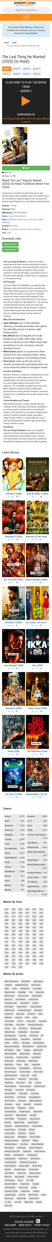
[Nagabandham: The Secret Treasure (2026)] (37, 775)
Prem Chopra (37, 989)
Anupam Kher (25, 989)
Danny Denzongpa (11, 1039)
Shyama (32, 1133)
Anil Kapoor (38, 1010)
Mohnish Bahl (9, 1108)
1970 (20, 942)
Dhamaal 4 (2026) (14, 708)
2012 (20, 917)
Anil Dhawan (21, 1148)
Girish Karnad (9, 1180)
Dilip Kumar (9, 1083)
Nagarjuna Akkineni (11, 1141)
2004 (34, 920)
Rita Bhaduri (23, 1159)
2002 (6, 924)
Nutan (34, 1075)
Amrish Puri (34, 1036)
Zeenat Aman (25, 1039)
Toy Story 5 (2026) (13, 794)
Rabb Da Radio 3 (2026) (37, 493)
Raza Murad (23, 1028)
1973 (41, 938)
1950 (34, 953)
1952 (20, 953)
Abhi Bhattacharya (35, 1101)
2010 (34, 917)
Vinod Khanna (20, 999)
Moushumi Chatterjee (12, 1046)
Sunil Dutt (18, 1018)
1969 (27, 942)
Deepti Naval (25, 1191)
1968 (34, 942)
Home (6, 42)
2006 (20, 920)
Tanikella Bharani (11, 1144)
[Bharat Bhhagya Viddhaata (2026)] (37, 560)
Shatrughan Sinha (11, 1003)
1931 (27, 964)
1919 (13, 967)
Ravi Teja (18, 1202)
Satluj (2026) (14, 751)
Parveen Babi (33, 1169)
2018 (20, 913)
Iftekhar (35, 1141)
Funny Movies (37, 860)
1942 (6, 960)
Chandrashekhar (10, 1086)
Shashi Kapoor (37, 996)
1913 (20, 967)
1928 (41, 964)
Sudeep (33, 1188)
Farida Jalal (25, 1075)
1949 (41, 953)
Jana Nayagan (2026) (13, 665)
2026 (6, 909)
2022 (34, 909)
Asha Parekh (38, 1072)
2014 (6, 917)
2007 (13, 920)
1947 (13, 956)
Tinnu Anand (22, 1119)
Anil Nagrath (9, 1050)
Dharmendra (25, 981)
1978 (6, 938)
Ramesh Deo (21, 1173)
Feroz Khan (35, 1094)
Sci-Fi (37, 821)
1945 (27, 956)
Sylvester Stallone (11, 1184)
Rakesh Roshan (40, 1151)
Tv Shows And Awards (37, 836)
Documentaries (14, 848)
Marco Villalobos (34, 229)
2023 (27, 909)
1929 (34, 964)
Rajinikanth (25, 1141)
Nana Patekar (9, 1119)
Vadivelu (36, 1184)
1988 (20, 931)
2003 (41, 920)
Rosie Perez (33, 219)
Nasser (20, 1180)
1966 (6, 945)
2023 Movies (37, 843)
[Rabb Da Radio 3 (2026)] (37, 474)
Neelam (39, 1202)
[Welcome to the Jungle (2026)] (37, 517)
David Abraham (10, 1188)
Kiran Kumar (35, 1032)
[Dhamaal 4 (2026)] (13, 689)
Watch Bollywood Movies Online (37, 866)
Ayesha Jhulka (24, 1166)
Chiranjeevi (22, 1101)
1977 (13, 938)
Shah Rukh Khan (28, 1046)
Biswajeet (8, 1126)
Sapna (18, 1104)
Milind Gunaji (33, 1195)
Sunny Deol (42, 1021)
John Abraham (32, 1155)
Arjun (26, 1065)
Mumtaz (16, 1043)
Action (14, 816)
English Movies (37, 886)
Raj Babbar (22, 992)
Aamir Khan (8, 1115)
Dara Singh (19, 1090)
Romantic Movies (37, 872)
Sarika (43, 1195)
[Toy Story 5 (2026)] (13, 775)
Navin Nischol (34, 1119)
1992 (34, 927)
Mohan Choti (9, 1061)
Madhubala (21, 1108)
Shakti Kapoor (38, 981)
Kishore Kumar (10, 1079)
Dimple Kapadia (38, 1043)
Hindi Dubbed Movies (37, 893)
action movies (37, 877)
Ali (42, 1036)
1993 (27, 927)
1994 (20, 927)
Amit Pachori (38, 1112)
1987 (27, 931)
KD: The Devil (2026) (13, 579)
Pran (30, 992)
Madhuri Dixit (41, 1046)
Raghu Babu (29, 1202)
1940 (20, 960)
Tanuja (19, 1065)
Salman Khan (31, 1021)
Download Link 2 (10, 250)
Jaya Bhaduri (9, 1173)
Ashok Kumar (36, 985)
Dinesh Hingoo (10, 1130)
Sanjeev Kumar (22, 1007)
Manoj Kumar (9, 1148)
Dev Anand (31, 1014)
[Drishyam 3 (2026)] (13, 603)
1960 (6, 949)
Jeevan (7, 1028)
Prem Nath (22, 1130)
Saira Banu (24, 1144)
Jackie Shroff (33, 999)
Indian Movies (37, 847)
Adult (14, 821)
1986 (34, 931)
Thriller (37, 830)
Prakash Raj (9, 1014)
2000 (20, 924)
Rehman (32, 1130)
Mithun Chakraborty (11, 981)
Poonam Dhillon (10, 1094)
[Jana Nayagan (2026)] (13, 646)
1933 (20, 964)
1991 (41, 927)
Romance (37, 816)
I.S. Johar (8, 1202)
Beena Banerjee (10, 1166)
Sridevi (7, 1043)
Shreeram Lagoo (20, 1169)
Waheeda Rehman (11, 1075)
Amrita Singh (37, 1166)
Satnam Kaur (9, 1198)
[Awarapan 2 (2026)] (13, 517)
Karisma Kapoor (25, 1072)
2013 (13, 917)
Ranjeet (7, 1155)
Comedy (14, 839)
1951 (27, 953)
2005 (27, 920)
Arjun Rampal (19, 1177)
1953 (13, 953)
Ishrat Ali (33, 1115)
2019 (13, 913)
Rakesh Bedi (33, 1061)
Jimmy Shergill (33, 1122)
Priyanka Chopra (10, 1112)
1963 (27, 945)
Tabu (30, 1083)
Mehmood (8, 1018)
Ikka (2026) (37, 665)
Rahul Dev (8, 1177)
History (14, 876)
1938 (34, 960)
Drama (16, 216)
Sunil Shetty (9, 1025)
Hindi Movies (14, 871)
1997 (41, 924)
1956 (34, 949)
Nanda (31, 1108)
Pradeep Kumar (24, 1068)
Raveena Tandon (22, 1057)
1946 (20, 956)
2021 (41, 909)
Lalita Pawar (23, 1094)
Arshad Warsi (35, 1159)
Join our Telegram (23, 1222)
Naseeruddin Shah (24, 1010)
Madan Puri (37, 1068)
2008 (6, 920)
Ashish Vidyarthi (25, 1086)
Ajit (14, 1028)
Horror (14, 880)
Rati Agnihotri (22, 1032)
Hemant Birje (9, 1097)
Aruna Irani (8, 999)
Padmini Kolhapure (35, 1148)
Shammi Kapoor (36, 1028)
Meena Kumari (25, 1054)
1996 (6, 927)
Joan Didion (14, 229)
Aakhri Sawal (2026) (37, 708)
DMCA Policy (25, 1225)
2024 (20, 909)
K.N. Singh (29, 1180)
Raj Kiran (8, 1122)
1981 (27, 935)
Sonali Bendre (34, 1198)
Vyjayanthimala (10, 1159)
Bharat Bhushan (10, 1036)
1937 (41, 960)
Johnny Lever (23, 1188)
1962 (34, 945)
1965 (13, 945)
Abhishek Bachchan (22, 1126)
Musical (14, 885)
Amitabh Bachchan (21, 985)
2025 (13, 909)
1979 (41, 935)
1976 (20, 938)
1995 (13, 927)
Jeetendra (8, 985)
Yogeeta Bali (24, 1184)
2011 (27, 917)
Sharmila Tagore (10, 1072)
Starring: (38, 1083)
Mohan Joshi (38, 1050)
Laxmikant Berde (10, 1162)
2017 (27, 913)
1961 (41, 945)
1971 (13, 942)
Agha (18, 1050)
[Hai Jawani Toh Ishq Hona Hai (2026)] (37, 603)
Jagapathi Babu (10, 1195)
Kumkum (36, 1191)
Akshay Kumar (9, 996)
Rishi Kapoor (9, 1007)
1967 (41, 942)
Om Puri (20, 1021)
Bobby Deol (27, 1151)
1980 (34, 935)
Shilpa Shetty (21, 1198)
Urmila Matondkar (37, 1144)
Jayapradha (36, 1065)
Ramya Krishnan (35, 1173)
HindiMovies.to (13, 30)
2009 (41, 917)
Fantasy (14, 867)
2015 (41, 913)
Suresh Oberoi (10, 1133)
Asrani (15, 989)
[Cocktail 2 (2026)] (13, 474)
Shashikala (8, 1104)
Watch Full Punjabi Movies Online (37, 853)
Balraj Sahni (34, 1079)
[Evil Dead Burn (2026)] (37, 732)
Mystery (23, 216)
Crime (14, 42)
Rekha (7, 989)
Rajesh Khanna (10, 992)
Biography (14, 834)
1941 (13, 960)
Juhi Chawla (20, 1025)
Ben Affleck (11, 219)
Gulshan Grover (23, 996)
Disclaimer (10, 1225)
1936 (6, 964)
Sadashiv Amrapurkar (35, 1025)
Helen (40, 1014)
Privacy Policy (42, 1225)
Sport (37, 825)
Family (14, 862)
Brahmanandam (36, 1007)
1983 (13, 935)
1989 (13, 931)
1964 (20, 945)
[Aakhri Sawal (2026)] (37, 689)
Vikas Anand (20, 1083)
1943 (41, 956)
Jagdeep (27, 1050)
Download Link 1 (10, 244)
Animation (14, 830)
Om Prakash (21, 1097)
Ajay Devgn (20, 1014)
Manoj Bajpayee (34, 1097)
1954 (6, 953)
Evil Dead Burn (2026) (37, 751)
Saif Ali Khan (21, 1061)
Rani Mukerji (22, 1137)
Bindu (27, 1018)
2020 (9, 233)
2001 (13, 924)
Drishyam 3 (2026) (13, 622)
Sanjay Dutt (40, 992)
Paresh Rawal (9, 1021)
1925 (6, 967)
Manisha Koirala (10, 1068)
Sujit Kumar (22, 1133)
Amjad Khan (9, 1065)
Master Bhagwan (10, 1054)
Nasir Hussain (10, 1101)
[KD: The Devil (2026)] (13, 560)
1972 (6, 942)
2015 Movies (37, 882)
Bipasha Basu (9, 1137)
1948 (6, 956)
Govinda (35, 1003)
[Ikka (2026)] (37, 646)
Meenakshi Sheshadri (12, 1151)
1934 (13, 964)
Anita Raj (8, 1169)
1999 (27, 924)
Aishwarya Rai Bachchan (28, 1162)
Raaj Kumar (22, 1079)
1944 (34, 956)
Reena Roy (22, 1036)
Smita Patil (27, 1104)
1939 (27, 960)
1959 (13, 949)
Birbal (35, 1018)
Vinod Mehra (36, 1057)
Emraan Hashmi (33, 1177)
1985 (41, 931)
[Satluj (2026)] (13, 732)
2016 (34, 913)
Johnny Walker (37, 1126)
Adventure (14, 825)
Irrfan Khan (38, 1104)
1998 (34, 924)
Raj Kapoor (8, 1090)
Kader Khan (37, 1039)
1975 (27, 938)
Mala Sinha (26, 1043)
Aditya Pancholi (21, 1115)
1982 (20, 935)
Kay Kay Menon (18, 1155)
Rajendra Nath (19, 1122)
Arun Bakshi (31, 1090)
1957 (27, 949)
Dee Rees (14, 226)
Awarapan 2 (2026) (13, 536)
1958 (20, 949)
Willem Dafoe (22, 219)
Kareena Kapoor (24, 1112)
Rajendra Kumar (39, 1086)
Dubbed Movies (14, 857)
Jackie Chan (9, 1057)
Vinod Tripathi (35, 1137)
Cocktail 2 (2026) (14, 493)
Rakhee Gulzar (10, 1032)
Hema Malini (24, 1003)
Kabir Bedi (8, 1206)
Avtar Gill (22, 1195)
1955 (41, 949)
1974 (34, 938)
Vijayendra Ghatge (11, 1191)
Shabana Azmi (9, 1010)
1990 (6, 931)
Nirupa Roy (37, 1054)
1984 (6, 935)
